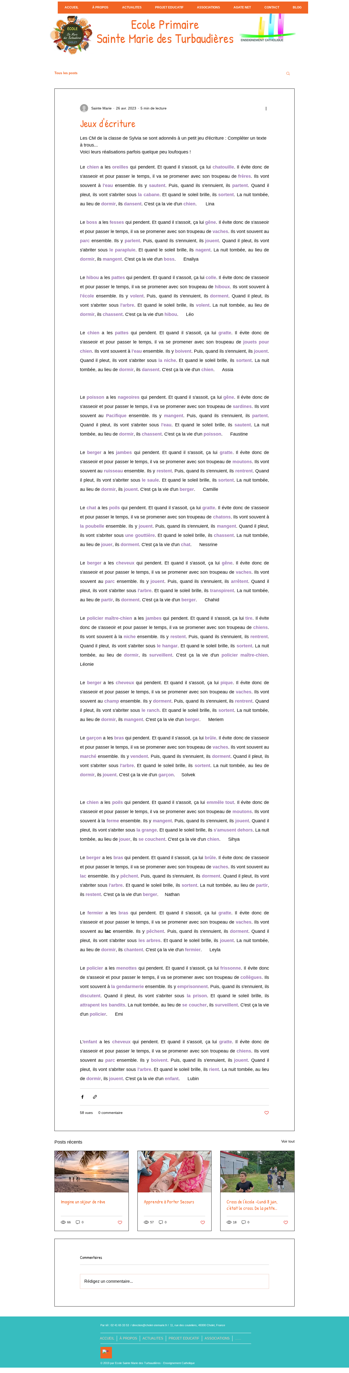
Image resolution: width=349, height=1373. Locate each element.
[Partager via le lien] (94, 1096)
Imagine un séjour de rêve (83, 1202)
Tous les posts (65, 73)
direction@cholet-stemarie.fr (149, 1325)
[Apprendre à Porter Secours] (175, 1171)
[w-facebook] (105, 1352)
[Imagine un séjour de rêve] (92, 1171)
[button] (288, 73)
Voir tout (288, 1141)
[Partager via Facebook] (82, 1096)
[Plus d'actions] (266, 108)
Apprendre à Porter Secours (169, 1202)
